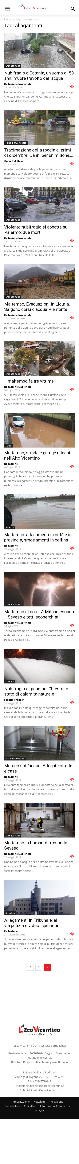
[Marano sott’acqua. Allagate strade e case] (39, 743)
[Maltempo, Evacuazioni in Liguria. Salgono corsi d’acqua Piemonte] (39, 281)
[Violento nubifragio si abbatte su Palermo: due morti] (39, 204)
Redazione (11, 463)
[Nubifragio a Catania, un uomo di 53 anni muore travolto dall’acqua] (39, 50)
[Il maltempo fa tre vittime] (39, 358)
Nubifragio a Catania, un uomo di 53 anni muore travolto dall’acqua (39, 75)
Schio (8, 445)
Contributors (12, 1106)
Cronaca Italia (12, 65)
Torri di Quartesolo (15, 142)
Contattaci (30, 1106)
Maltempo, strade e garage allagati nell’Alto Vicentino (38, 455)
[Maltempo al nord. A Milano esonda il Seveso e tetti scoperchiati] (39, 589)
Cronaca (9, 681)
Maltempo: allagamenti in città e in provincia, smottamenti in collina (38, 537)
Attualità (10, 913)
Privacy (39, 1110)
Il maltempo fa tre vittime (29, 381)
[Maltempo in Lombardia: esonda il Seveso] (39, 820)
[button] (73, 9)
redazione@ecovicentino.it (47, 1086)
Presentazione (21, 1101)
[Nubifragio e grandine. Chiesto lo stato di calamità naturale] (39, 666)
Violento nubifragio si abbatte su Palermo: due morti (35, 230)
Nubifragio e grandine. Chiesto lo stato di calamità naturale (36, 691)
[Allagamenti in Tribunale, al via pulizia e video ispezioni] (39, 897)
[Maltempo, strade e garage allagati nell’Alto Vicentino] (39, 430)
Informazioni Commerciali (55, 1106)
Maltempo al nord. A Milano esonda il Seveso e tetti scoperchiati (39, 614)
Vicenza (9, 527)
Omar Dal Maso (13, 161)
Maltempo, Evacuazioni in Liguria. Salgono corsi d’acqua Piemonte (37, 307)
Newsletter (40, 1101)
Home (8, 19)
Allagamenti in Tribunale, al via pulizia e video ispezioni (31, 923)
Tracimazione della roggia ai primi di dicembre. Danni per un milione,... (38, 152)
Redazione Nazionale (17, 83)
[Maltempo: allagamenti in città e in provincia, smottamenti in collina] (39, 511)
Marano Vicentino (14, 758)
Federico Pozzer (14, 699)
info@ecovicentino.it (46, 1090)
